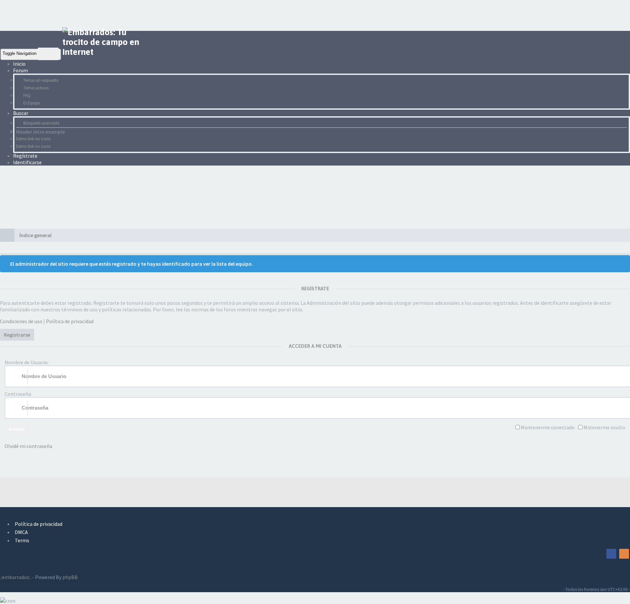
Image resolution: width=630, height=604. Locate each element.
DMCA (21, 532)
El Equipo (31, 103)
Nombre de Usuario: (27, 362)
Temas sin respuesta (40, 80)
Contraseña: (18, 394)
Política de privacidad (70, 321)
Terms (22, 540)
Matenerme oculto (604, 427)
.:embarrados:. (15, 577)
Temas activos (36, 88)
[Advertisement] (119, 15)
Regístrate (25, 155)
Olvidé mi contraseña (28, 446)
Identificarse (27, 162)
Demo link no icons (33, 139)
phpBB (70, 577)
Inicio (19, 63)
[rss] (624, 554)
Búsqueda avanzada (41, 123)
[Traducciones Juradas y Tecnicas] (598, 554)
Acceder (17, 429)
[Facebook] (611, 554)
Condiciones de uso (21, 321)
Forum (21, 70)
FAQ (27, 95)
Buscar (21, 113)
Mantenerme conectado (548, 427)
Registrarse (17, 334)
